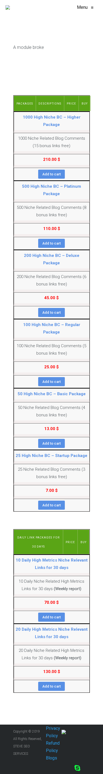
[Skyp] (77, 768)
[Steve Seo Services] (7, 7)
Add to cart (51, 174)
